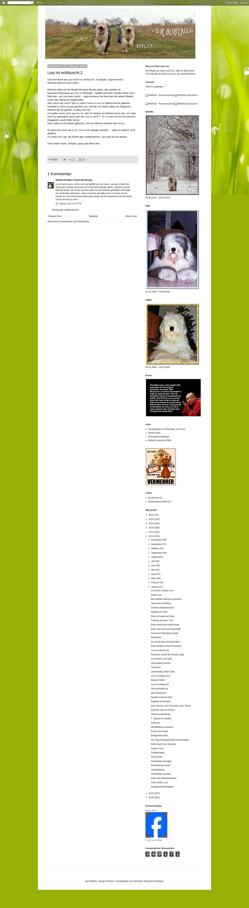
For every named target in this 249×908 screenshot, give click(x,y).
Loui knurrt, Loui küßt (161, 658)
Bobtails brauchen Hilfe (159, 440)
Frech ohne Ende (159, 731)
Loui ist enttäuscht (160, 684)
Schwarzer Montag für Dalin (164, 633)
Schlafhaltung (158, 770)
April (153, 574)
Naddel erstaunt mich (161, 697)
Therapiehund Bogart (158, 436)
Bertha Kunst (151, 810)
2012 (151, 532)
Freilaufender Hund (160, 765)
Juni (153, 565)
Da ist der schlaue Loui (162, 590)
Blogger (160, 881)
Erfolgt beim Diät (159, 735)
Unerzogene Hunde (161, 663)
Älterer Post (131, 216)
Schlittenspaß (157, 752)
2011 (151, 536)
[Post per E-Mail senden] (64, 159)
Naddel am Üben (159, 612)
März (154, 578)
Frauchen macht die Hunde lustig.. (168, 654)
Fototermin (156, 637)
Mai (153, 570)
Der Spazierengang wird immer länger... (170, 740)
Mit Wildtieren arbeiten (162, 727)
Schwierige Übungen (161, 761)
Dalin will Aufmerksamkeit (163, 778)
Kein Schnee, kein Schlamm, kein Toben (171, 706)
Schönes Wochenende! (162, 607)
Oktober (155, 548)
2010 (151, 793)
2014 (151, 523)
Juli (153, 561)
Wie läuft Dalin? (159, 693)
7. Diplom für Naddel (161, 718)
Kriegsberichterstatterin (162, 786)
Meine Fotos (154, 433)
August (155, 557)
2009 (151, 797)
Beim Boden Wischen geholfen (166, 599)
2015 (151, 519)
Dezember (156, 540)
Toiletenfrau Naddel (160, 774)
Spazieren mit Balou (161, 603)
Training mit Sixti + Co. (162, 620)
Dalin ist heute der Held (162, 616)
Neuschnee (156, 757)
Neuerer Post (54, 216)
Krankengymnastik (157, 501)
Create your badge (153, 840)
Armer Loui (156, 595)
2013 (151, 527)
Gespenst (155, 667)
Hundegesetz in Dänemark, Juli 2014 (166, 429)
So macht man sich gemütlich (165, 642)
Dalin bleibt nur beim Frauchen (166, 646)
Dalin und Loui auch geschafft (165, 629)
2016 (151, 515)
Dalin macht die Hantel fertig (165, 624)
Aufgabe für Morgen (161, 701)
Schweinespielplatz (160, 714)
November (156, 544)
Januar (155, 587)
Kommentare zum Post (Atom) (74, 221)
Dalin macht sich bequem (163, 744)
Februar (155, 582)
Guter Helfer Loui (159, 782)
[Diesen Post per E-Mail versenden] (70, 159)
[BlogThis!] (73, 159)
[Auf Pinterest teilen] (84, 159)
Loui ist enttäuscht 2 (161, 676)
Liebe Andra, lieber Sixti (162, 671)
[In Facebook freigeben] (80, 159)
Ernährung (153, 497)
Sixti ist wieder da (159, 688)
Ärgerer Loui (157, 748)
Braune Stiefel (158, 680)
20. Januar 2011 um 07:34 (68, 203)
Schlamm (155, 722)
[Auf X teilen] (77, 159)
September (157, 553)
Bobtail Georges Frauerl (68, 180)
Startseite (93, 216)
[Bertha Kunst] (156, 837)
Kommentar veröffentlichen (65, 210)
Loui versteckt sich (160, 650)
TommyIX (138, 881)
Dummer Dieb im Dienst (163, 710)
